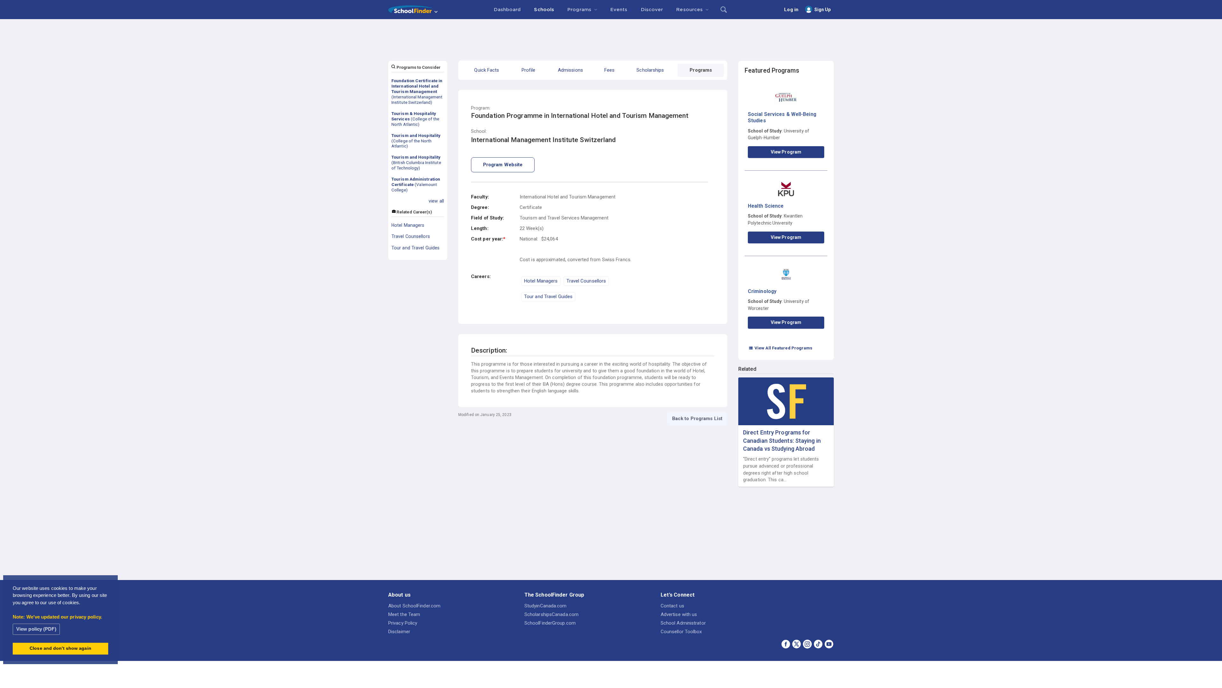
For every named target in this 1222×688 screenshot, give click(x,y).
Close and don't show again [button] (60, 648)
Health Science (765, 206)
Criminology (762, 291)
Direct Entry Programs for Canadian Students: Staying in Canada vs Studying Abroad (782, 440)
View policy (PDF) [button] (36, 629)
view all (436, 201)
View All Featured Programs (780, 347)
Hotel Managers (407, 225)
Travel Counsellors (410, 236)
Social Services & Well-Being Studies (782, 117)
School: (479, 131)
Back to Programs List (697, 418)
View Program (786, 151)
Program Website (503, 165)
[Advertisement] (611, 36)
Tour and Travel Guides (415, 247)
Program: (480, 108)
